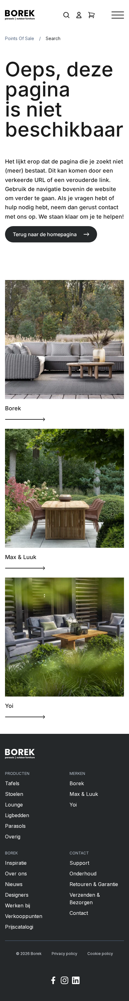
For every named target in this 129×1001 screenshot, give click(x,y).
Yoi (73, 804)
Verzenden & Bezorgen (85, 898)
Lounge (14, 804)
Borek (77, 783)
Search (53, 38)
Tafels (12, 783)
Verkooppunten (23, 916)
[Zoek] (66, 15)
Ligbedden (17, 815)
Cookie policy (100, 953)
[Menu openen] (117, 15)
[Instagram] (64, 981)
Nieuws (14, 884)
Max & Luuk (84, 794)
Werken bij (17, 905)
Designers (16, 895)
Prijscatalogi (19, 927)
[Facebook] (53, 981)
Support (79, 863)
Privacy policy (64, 953)
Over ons (16, 873)
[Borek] (20, 754)
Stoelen (14, 794)
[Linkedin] (76, 981)
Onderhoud (83, 873)
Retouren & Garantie (94, 884)
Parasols (15, 826)
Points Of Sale (19, 38)
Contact (79, 913)
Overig (12, 836)
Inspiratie (16, 863)
